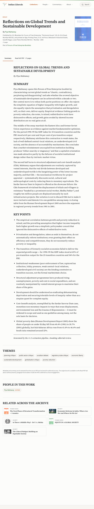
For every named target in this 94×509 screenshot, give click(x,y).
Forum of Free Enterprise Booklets (19, 45)
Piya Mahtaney (10, 32)
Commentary (57, 4)
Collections (34, 4)
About (69, 4)
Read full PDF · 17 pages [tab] (23, 58)
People (45, 4)
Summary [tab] (8, 58)
